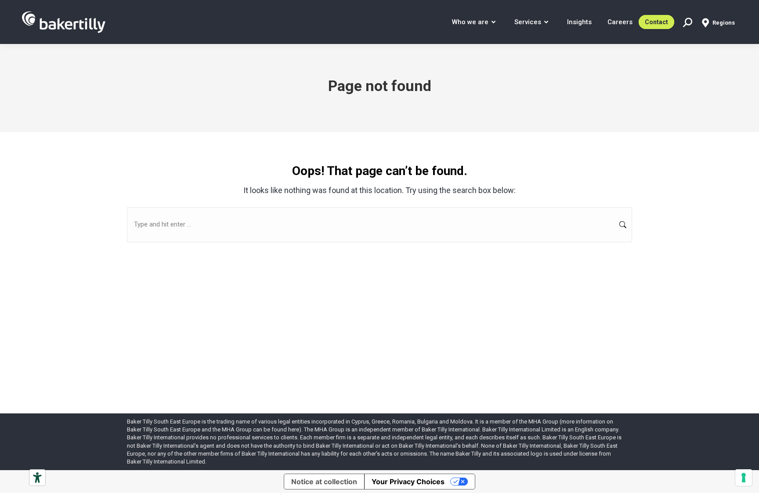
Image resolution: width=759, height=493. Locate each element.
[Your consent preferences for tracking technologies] (743, 477)
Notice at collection (324, 481)
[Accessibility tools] (37, 477)
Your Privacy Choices (408, 481)
